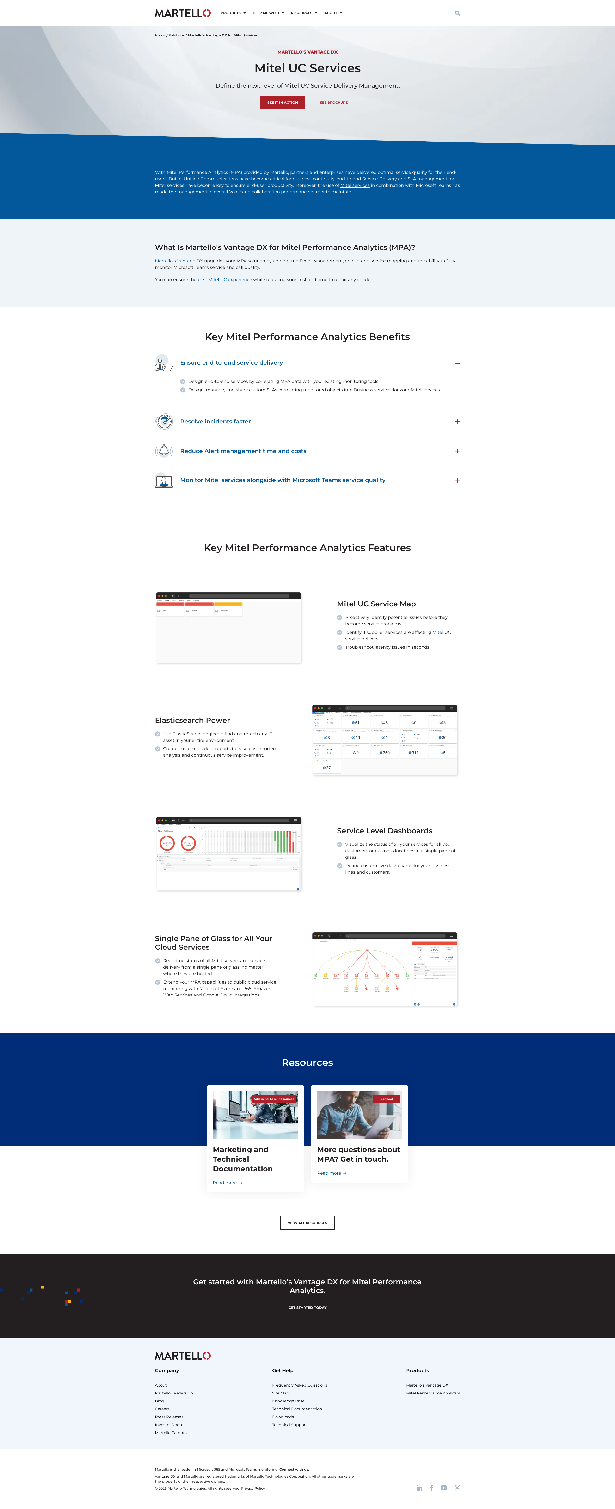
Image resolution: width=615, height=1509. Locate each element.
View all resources (307, 1223)
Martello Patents (171, 1433)
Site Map (280, 1393)
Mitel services (355, 185)
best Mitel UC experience (225, 279)
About (330, 13)
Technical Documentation (297, 1409)
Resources (301, 13)
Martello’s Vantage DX (179, 261)
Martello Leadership (174, 1393)
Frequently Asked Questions (299, 1385)
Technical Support (289, 1425)
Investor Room (169, 1425)
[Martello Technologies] (183, 12)
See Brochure (334, 102)
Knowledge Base (288, 1401)
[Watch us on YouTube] (444, 1488)
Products (231, 13)
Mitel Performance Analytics (433, 1393)
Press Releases (169, 1417)
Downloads (283, 1417)
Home (160, 35)
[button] (457, 13)
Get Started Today (307, 1307)
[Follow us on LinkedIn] (419, 1488)
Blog (159, 1401)
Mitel (437, 632)
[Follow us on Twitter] (457, 1488)
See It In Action (282, 102)
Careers (162, 1409)
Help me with (266, 13)
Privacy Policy (253, 1488)
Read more (225, 1182)
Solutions (177, 35)
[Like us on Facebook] (431, 1488)
